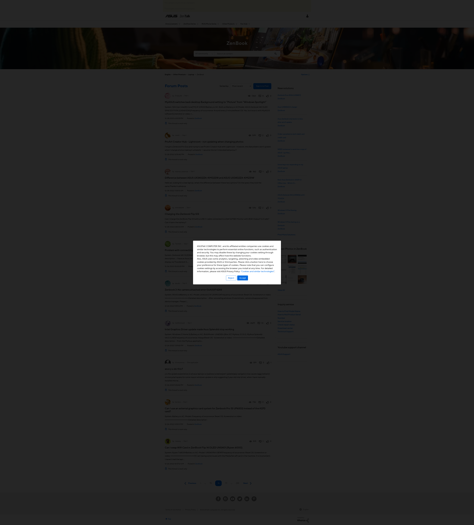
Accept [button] (242, 277)
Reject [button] (231, 277)
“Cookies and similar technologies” (257, 271)
